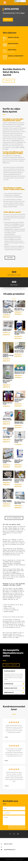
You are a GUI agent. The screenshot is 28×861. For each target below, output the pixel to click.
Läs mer (10, 257)
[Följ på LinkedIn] (18, 834)
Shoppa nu (9, 80)
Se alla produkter (14, 517)
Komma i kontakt (11, 665)
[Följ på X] (14, 834)
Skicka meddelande (17, 826)
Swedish (18, 1)
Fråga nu (7, 19)
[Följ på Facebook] (10, 834)
